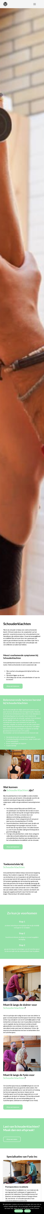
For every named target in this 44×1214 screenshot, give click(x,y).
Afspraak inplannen (13, 686)
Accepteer (18, 1211)
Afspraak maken (12, 1139)
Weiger (27, 1211)
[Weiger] (41, 1208)
